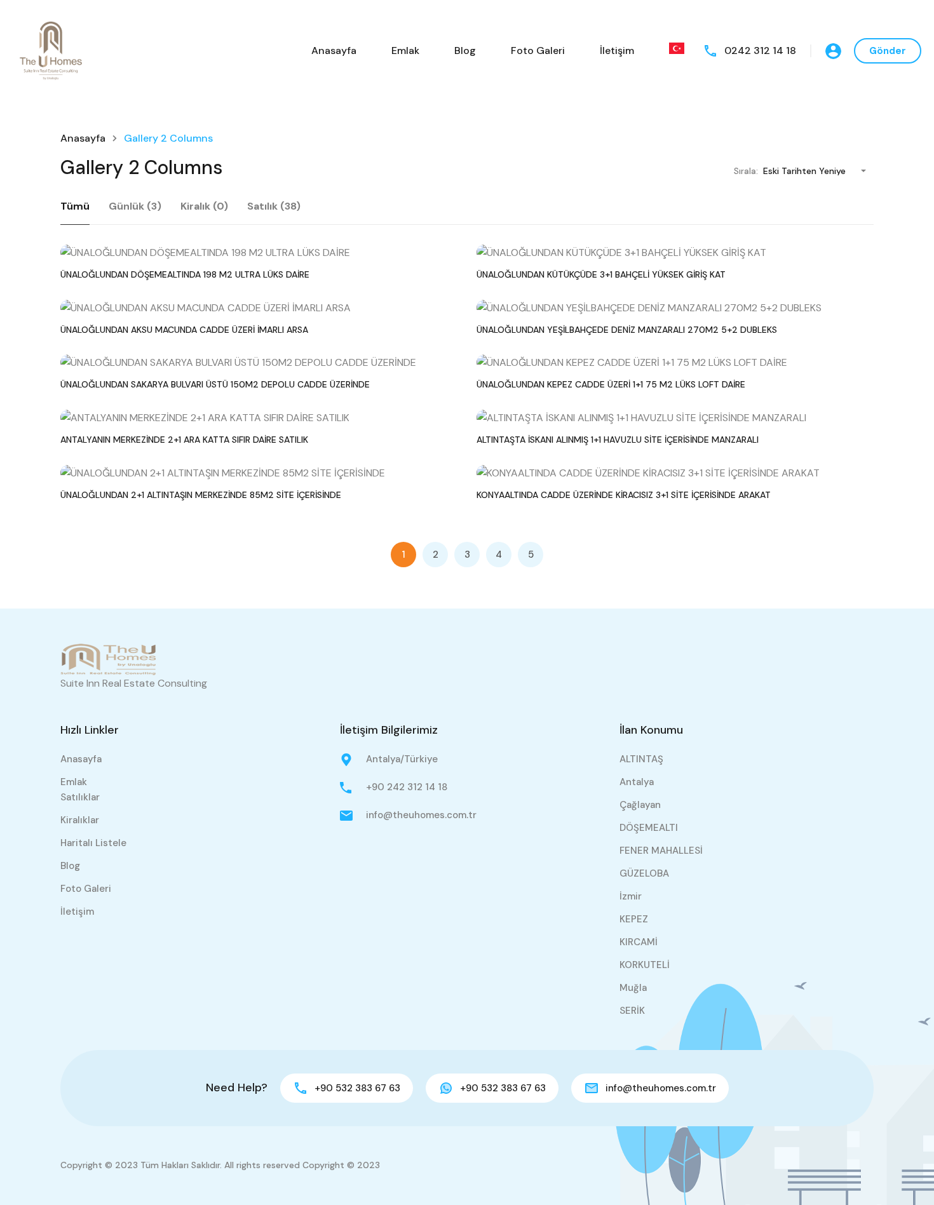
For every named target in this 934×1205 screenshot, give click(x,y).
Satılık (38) (274, 206)
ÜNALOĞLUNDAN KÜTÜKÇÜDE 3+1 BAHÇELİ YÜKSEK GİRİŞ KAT (601, 274)
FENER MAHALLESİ (661, 850)
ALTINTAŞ (641, 759)
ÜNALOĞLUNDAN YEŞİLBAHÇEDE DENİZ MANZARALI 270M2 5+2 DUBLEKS (627, 329)
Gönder (887, 50)
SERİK (632, 1010)
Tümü (75, 206)
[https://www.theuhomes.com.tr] (51, 50)
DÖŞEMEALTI (648, 827)
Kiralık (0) (204, 206)
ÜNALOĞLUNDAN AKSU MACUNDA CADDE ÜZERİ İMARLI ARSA (184, 329)
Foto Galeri (538, 50)
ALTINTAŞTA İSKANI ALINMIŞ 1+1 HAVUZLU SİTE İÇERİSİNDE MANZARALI (618, 439)
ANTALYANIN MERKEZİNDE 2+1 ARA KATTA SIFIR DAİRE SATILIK (184, 439)
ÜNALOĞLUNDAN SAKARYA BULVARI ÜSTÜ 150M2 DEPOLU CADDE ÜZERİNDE (215, 384)
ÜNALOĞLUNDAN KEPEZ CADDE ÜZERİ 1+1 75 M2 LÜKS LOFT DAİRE (611, 384)
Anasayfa (333, 50)
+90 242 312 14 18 (406, 787)
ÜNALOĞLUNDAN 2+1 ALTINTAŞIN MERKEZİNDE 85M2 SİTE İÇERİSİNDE (200, 495)
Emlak (405, 50)
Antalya (636, 782)
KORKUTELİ (644, 965)
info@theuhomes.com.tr (421, 815)
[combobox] (818, 171)
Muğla (633, 987)
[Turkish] (677, 48)
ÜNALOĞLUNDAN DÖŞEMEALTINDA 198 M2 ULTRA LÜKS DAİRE (184, 274)
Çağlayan (640, 804)
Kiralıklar (79, 820)
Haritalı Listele (93, 843)
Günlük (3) (135, 206)
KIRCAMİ (638, 942)
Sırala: (746, 171)
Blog (465, 50)
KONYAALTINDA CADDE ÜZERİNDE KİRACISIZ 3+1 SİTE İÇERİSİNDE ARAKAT (624, 495)
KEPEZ (633, 919)
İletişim (617, 50)
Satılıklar (80, 797)
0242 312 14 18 (760, 50)
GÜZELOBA (644, 873)
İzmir (630, 896)
